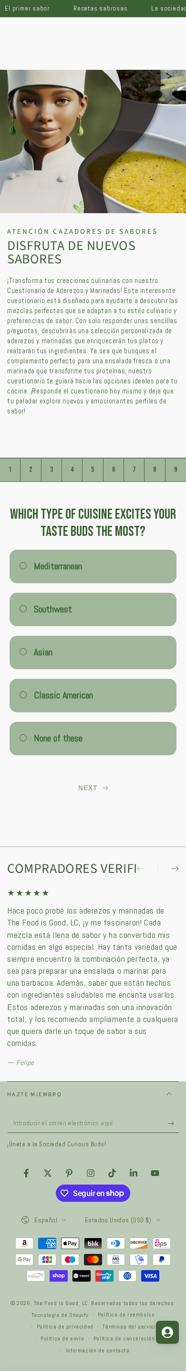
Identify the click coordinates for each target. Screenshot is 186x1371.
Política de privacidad (65, 1326)
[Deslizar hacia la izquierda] (147, 869)
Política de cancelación (124, 1338)
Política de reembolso (126, 1314)
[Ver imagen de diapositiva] (93, 141)
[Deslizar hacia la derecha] (168, 869)
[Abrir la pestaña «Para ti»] (167, 1332)
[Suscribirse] (173, 1123)
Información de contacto (98, 1350)
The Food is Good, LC (61, 1303)
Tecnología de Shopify (60, 1315)
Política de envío (62, 1338)
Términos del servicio (131, 1326)
